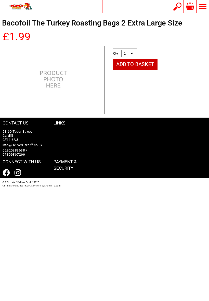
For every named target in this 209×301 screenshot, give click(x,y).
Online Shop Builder (13, 185)
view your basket (190, 6)
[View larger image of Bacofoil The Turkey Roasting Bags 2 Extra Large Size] (53, 80)
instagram (18, 172)
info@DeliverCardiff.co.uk (136, 6)
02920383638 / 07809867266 (15, 152)
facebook (7, 172)
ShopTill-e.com (52, 185)
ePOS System (34, 185)
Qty (115, 53)
